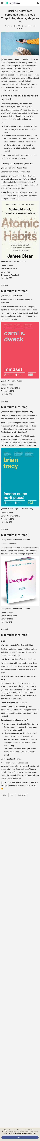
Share (21, 29)
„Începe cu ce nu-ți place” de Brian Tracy (17, 412)
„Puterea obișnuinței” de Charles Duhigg (17, 645)
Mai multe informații (14, 291)
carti (4, 795)
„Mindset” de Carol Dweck (11, 296)
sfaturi (9, 26)
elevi (11, 795)
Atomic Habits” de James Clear (13, 262)
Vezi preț (4, 285)
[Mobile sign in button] (38, 3)
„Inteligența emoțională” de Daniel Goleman (18, 659)
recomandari (22, 795)
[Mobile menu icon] (2, 3)
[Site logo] (12, 2)
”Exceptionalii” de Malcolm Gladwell (15, 540)
